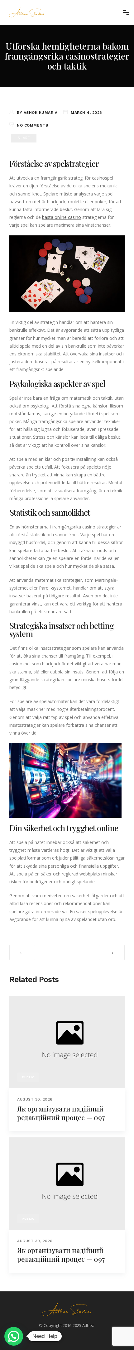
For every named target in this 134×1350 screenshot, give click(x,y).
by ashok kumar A (37, 112)
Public (28, 1077)
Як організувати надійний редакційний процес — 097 (61, 1113)
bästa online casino (61, 217)
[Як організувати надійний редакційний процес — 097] (67, 1041)
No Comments (32, 125)
